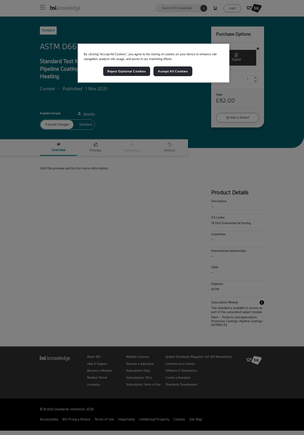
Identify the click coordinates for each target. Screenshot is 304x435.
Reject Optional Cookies (126, 71)
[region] (154, 63)
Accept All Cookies (173, 71)
